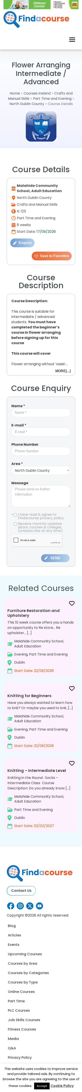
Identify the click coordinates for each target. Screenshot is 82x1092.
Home (15, 93)
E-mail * (18, 425)
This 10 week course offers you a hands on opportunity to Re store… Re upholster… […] (40, 640)
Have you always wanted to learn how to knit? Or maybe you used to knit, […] (40, 720)
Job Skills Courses (24, 1019)
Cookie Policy (62, 1085)
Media (13, 1038)
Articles (14, 935)
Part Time (16, 1001)
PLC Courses (19, 1010)
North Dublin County (26, 103)
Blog (12, 925)
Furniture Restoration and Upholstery (33, 613)
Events (13, 944)
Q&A (12, 1048)
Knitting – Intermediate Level (36, 770)
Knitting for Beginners (29, 695)
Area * (17, 463)
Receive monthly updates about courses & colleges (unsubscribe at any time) (40, 527)
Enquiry (25, 243)
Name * (18, 405)
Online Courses (21, 991)
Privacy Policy (20, 1057)
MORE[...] (63, 371)
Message (19, 483)
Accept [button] (42, 1086)
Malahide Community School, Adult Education (39, 188)
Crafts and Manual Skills (37, 204)
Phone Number (24, 444)
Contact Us (21, 890)
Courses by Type (23, 982)
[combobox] (41, 470)
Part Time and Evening (52, 98)
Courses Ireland (37, 93)
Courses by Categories (28, 972)
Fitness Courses (22, 1029)
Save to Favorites (54, 256)
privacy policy (52, 518)
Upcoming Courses (25, 954)
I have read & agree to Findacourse (37, 516)
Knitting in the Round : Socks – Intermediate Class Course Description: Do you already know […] (38, 798)
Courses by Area (22, 963)
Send (55, 558)
